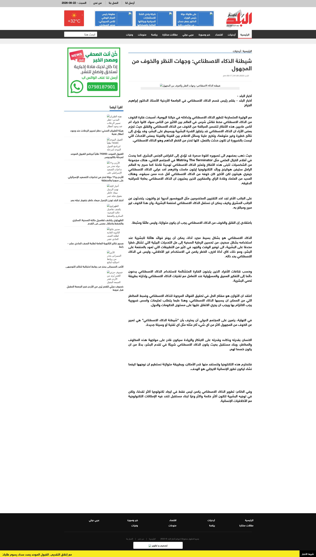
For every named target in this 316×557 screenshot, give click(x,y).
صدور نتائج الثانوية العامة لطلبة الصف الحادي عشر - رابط (95, 244)
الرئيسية (244, 34)
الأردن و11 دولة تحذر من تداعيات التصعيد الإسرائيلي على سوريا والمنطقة (95, 178)
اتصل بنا (113, 2)
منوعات (142, 34)
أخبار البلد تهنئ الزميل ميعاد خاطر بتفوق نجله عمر (97, 200)
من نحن (97, 2)
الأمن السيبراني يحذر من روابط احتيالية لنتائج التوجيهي (94, 266)
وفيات (129, 34)
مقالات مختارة (170, 34)
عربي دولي (188, 34)
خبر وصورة (204, 34)
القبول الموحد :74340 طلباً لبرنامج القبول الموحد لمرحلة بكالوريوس (97, 155)
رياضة (154, 34)
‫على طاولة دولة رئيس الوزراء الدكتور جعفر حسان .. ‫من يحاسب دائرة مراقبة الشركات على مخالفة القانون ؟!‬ (195, 23)
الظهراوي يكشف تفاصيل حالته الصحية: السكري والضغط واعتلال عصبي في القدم (97, 221)
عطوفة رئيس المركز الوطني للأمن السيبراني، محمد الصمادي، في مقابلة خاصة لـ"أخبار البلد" (115, 21)
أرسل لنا (129, 2)
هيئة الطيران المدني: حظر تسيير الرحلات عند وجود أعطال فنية (96, 132)
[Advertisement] (190, 467)
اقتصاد (219, 34)
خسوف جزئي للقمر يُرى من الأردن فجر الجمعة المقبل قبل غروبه (95, 288)
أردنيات (232, 34)
